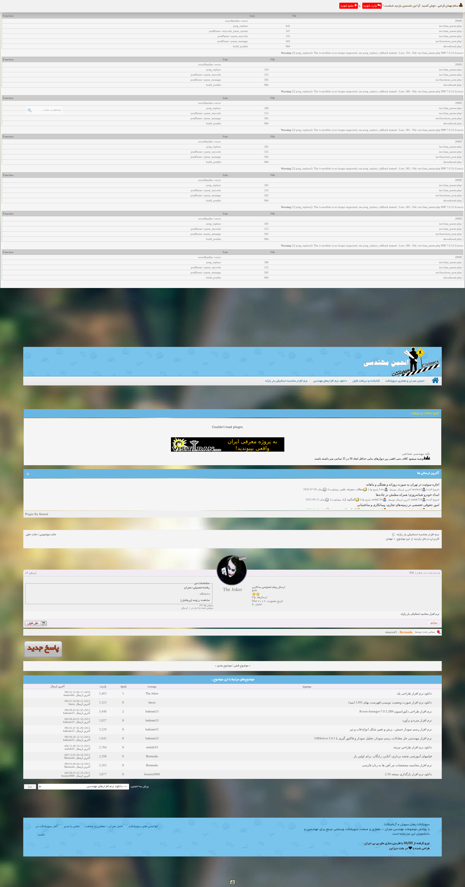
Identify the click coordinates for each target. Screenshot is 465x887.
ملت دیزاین (396, 848)
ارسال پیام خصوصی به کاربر (268, 587)
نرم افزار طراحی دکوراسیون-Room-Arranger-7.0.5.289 (395, 711)
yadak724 (416, 493)
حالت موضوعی (48, 534)
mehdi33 (152, 747)
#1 (26, 573)
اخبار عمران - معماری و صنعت (104, 826)
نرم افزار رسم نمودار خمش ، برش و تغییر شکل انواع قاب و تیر (391, 729)
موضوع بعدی (224, 665)
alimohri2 (416, 503)
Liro (381, 482)
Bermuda (152, 756)
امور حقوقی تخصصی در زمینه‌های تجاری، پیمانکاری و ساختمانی (398, 499)
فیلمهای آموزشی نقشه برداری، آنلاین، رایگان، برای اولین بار (393, 756)
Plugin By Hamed (36, 514)
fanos (151, 702)
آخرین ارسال (83, 695)
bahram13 (152, 711)
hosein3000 (152, 774)
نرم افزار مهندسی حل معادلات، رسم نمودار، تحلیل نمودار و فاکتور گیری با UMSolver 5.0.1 (373, 738)
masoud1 (391, 632)
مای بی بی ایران (374, 843)
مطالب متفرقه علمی (351, 482)
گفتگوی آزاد (348, 493)
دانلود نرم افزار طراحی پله (414, 693)
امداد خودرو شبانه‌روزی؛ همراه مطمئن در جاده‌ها (407, 488)
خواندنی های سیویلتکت (143, 826)
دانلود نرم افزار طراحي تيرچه (412, 747)
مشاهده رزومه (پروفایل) (195, 600)
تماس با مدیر (71, 826)
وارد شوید (370, 6)
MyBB (408, 843)
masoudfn (69, 695)
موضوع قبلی (241, 665)
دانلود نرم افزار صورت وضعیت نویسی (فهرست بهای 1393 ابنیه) (390, 702)
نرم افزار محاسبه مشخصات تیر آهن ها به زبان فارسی (397, 765)
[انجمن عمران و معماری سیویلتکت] (402, 375)
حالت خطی (32, 534)
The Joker (152, 693)
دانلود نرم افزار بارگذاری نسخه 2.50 (408, 774)
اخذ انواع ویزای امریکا (425, 509)
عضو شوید (347, 6)
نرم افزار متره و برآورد (417, 720)
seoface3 (417, 482)
